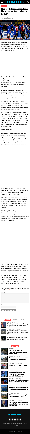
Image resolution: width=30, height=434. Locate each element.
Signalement (15, 425)
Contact (25, 423)
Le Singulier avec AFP (8, 18)
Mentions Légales (6, 423)
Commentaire (4, 292)
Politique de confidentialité (16, 423)
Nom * (2, 304)
